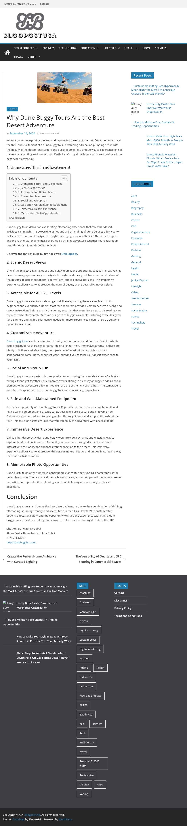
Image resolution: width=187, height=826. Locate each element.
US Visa (84, 784)
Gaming (136, 256)
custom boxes (88, 639)
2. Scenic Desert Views (31, 188)
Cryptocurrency (140, 232)
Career (135, 220)
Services (161, 48)
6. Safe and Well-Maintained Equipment (42, 204)
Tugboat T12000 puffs (89, 764)
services (97, 724)
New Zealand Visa (91, 695)
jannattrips (86, 686)
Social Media (139, 310)
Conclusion (18, 217)
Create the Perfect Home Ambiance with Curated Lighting (31, 559)
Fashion (136, 250)
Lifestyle (110, 48)
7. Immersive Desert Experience (37, 209)
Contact (119, 592)
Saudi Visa (86, 714)
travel (83, 752)
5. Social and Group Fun (32, 200)
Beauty (135, 202)
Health (129, 48)
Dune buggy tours (17, 341)
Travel (18, 56)
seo (82, 724)
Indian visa (86, 677)
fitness (84, 667)
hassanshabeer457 (49, 133)
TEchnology (87, 742)
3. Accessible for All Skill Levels (37, 192)
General (136, 262)
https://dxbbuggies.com (21, 542)
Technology (67, 48)
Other (32, 56)
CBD (133, 226)
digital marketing (90, 649)
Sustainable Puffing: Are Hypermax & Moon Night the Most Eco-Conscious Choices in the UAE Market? (155, 89)
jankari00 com (139, 280)
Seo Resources (24, 48)
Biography (137, 208)
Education (88, 48)
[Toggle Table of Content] (62, 178)
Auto (134, 196)
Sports (135, 316)
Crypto (84, 621)
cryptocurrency (89, 630)
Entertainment (140, 244)
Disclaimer (120, 600)
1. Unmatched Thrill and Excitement (40, 183)
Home (147, 48)
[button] (36, 48)
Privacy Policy (123, 608)
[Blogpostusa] (7, 52)
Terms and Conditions (128, 616)
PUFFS (83, 705)
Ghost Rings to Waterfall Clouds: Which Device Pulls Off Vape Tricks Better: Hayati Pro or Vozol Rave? (42, 657)
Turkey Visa (87, 775)
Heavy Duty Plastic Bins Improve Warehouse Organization (161, 107)
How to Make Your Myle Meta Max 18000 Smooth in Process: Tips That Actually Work (165, 140)
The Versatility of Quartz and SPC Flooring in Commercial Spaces (98, 559)
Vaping (84, 794)
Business (49, 48)
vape (100, 784)
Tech (83, 733)
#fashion (85, 593)
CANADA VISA (88, 611)
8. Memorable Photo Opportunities (39, 213)
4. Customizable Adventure (34, 196)
